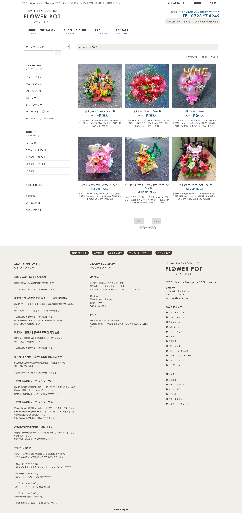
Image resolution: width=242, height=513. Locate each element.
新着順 (214, 56)
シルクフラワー (34, 104)
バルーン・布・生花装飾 (37, 111)
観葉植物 (172, 341)
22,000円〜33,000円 (36, 164)
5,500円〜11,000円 (36, 150)
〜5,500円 (92, 47)
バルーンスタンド (35, 83)
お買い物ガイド (34, 209)
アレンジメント (34, 90)
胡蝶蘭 (172, 336)
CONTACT (122, 32)
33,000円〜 (32, 171)
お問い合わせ (163, 252)
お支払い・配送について (179, 384)
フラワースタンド (35, 76)
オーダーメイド (175, 365)
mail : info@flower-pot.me (177, 297)
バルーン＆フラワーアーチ (40, 118)
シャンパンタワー (176, 360)
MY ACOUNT (176, 3)
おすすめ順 (191, 56)
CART (213, 3)
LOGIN (197, 3)
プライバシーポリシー (139, 252)
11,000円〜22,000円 (36, 157)
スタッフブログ (175, 398)
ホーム (82, 47)
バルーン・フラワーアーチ (180, 355)
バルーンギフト (175, 345)
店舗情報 (30, 195)
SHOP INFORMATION (41, 32)
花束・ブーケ (32, 97)
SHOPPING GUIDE (75, 32)
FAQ (101, 32)
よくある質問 (33, 202)
